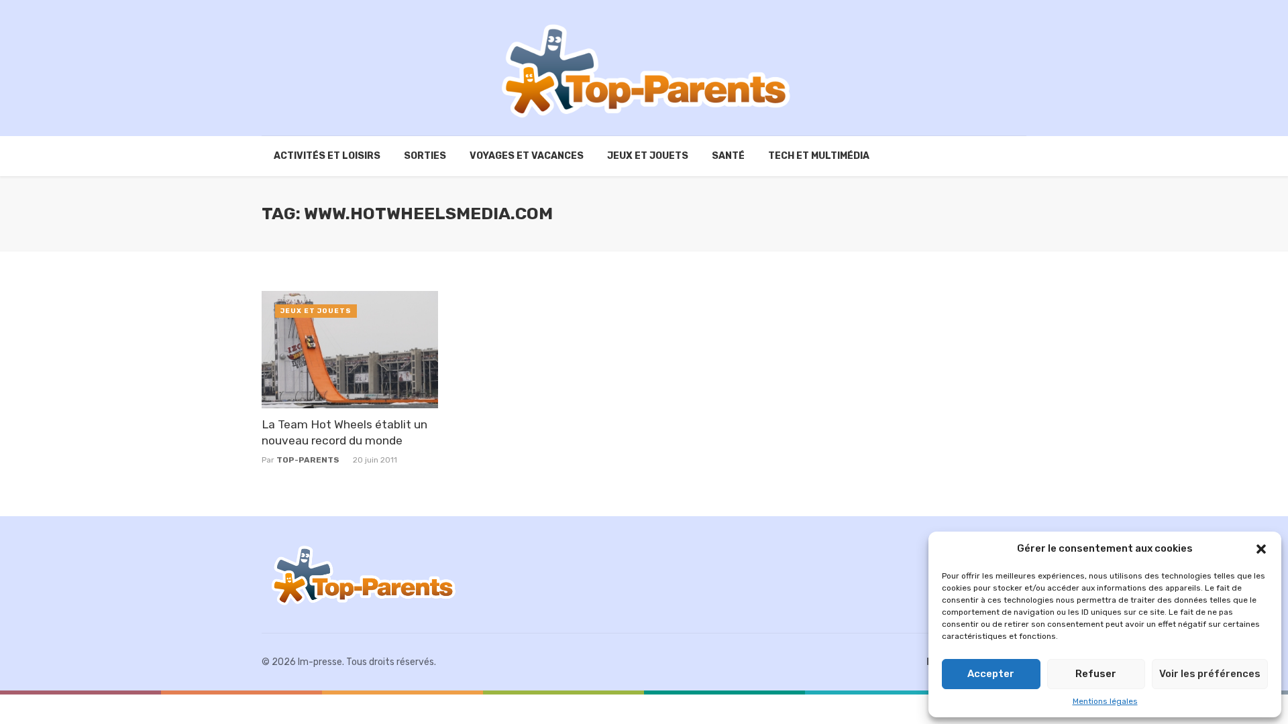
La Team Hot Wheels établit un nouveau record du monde (344, 433)
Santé (728, 156)
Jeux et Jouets (647, 156)
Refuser (1095, 674)
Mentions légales (1105, 701)
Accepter (990, 674)
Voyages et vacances (527, 156)
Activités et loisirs (327, 156)
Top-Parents (307, 460)
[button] (1261, 549)
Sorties (425, 156)
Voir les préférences (1209, 674)
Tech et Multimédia (818, 156)
